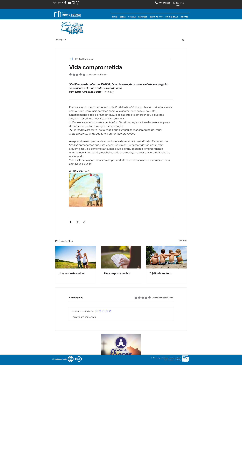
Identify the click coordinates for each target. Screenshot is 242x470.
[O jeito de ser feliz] (166, 257)
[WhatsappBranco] (77, 3)
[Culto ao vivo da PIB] (69, 3)
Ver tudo (183, 240)
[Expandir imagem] (86, 190)
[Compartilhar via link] (84, 222)
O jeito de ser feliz (161, 273)
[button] (183, 40)
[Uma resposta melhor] (75, 257)
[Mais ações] (171, 59)
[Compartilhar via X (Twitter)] (77, 222)
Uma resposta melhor (72, 273)
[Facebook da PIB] (65, 3)
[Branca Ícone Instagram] (73, 3)
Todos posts (60, 40)
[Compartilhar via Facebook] (70, 222)
